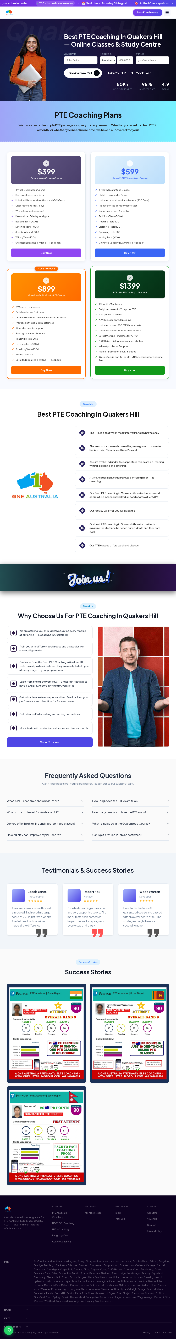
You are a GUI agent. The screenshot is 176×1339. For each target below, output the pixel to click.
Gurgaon (82, 1277)
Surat (48, 1297)
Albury (89, 1261)
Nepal (84, 1289)
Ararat (106, 1261)
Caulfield (161, 1265)
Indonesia (58, 1281)
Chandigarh (53, 1269)
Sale (119, 1293)
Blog (118, 1212)
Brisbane (72, 1265)
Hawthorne (106, 1277)
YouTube (120, 1218)
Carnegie (151, 1265)
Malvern (65, 1285)
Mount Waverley (42, 1289)
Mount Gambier (159, 1285)
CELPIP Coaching (61, 1241)
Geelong (146, 1273)
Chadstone (40, 1269)
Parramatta (39, 1293)
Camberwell (96, 1265)
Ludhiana (38, 1285)
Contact (151, 1225)
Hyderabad (39, 1281)
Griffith (73, 1277)
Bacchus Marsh (140, 1261)
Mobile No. (106, 54)
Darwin (158, 1269)
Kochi (120, 1281)
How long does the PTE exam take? (115, 801)
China (86, 1269)
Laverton (142, 1281)
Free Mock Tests (92, 1212)
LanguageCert (60, 1235)
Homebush (127, 1277)
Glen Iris (51, 1277)
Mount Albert (143, 1285)
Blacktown (61, 1265)
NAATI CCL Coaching (63, 1223)
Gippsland (157, 1273)
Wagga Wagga (145, 1297)
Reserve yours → (144, 3)
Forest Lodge (119, 1273)
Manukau (74, 1285)
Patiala (49, 1293)
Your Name (70, 54)
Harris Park (93, 1277)
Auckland (115, 1261)
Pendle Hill (59, 1293)
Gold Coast (62, 1277)
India (49, 1281)
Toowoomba (106, 1297)
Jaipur (67, 1281)
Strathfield (39, 1297)
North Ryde (120, 1289)
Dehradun (39, 1273)
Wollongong (87, 1301)
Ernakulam (94, 1273)
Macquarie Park (52, 1285)
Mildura (131, 1285)
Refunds (167, 1332)
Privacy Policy (154, 1231)
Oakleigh (131, 1289)
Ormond (151, 1289)
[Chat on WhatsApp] (8, 1330)
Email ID (140, 54)
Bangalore (164, 1261)
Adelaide (50, 1261)
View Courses (49, 742)
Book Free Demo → (147, 12)
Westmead (62, 1301)
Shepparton (138, 1293)
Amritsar (97, 1261)
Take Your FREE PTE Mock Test (129, 73)
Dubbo (62, 1273)
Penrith (70, 1293)
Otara (160, 1289)
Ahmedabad (62, 1261)
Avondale (126, 1261)
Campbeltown (110, 1265)
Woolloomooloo (104, 1301)
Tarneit (65, 1297)
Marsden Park (87, 1285)
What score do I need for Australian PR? (33, 812)
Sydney (56, 1297)
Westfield (50, 1301)
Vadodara (131, 1297)
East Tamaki (73, 1273)
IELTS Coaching (60, 1229)
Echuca (84, 1273)
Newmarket (107, 1289)
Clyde (103, 1269)
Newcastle (94, 1289)
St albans (150, 1293)
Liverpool (153, 1281)
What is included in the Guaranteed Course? (121, 823)
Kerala (112, 1281)
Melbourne (112, 1285)
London (163, 1281)
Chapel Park (66, 1269)
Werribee (38, 1301)
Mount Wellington (60, 1289)
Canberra (140, 1265)
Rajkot (112, 1293)
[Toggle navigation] (167, 12)
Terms (156, 1332)
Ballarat (153, 1261)
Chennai (78, 1269)
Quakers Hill (101, 1293)
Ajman (73, 1261)
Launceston (130, 1281)
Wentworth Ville (162, 1297)
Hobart (116, 1277)
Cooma (128, 1269)
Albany (81, 1261)
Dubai (54, 1273)
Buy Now (46, 252)
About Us (152, 1212)
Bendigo (38, 1265)
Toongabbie (92, 1297)
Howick (159, 1277)
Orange (142, 1289)
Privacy (146, 1332)
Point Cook (88, 1293)
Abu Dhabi (39, 1261)
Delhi (47, 1273)
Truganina (119, 1297)
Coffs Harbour (115, 1269)
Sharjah (126, 1293)
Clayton (95, 1269)
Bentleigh (49, 1265)
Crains (136, 1269)
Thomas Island (77, 1297)
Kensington (102, 1281)
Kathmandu (89, 1281)
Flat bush (105, 1273)
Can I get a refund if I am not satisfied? (117, 835)
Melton (122, 1285)
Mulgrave (75, 1289)
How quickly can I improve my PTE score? (34, 835)
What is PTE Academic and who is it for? (33, 801)
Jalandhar (76, 1281)
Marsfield (100, 1285)
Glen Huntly (39, 1277)
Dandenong (147, 1269)
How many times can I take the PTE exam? (119, 812)
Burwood (83, 1265)
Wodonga (74, 1301)
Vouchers (152, 1218)
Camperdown (127, 1265)
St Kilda (160, 1293)
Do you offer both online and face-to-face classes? (41, 823)
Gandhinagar (133, 1273)
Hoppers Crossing (143, 1277)
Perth (78, 1293)
